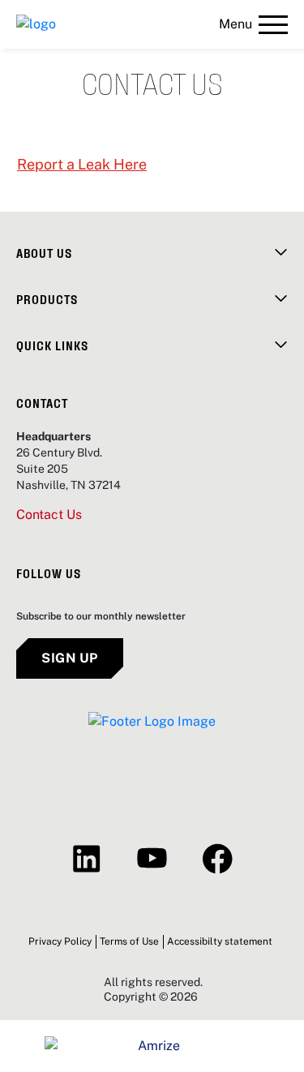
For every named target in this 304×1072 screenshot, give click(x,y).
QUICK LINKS (52, 345)
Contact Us (49, 515)
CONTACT (42, 403)
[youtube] (152, 859)
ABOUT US (44, 252)
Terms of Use (129, 941)
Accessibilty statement (219, 941)
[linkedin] (86, 859)
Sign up (69, 658)
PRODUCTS (47, 299)
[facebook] (217, 859)
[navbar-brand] (36, 25)
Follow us (48, 573)
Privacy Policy (60, 941)
